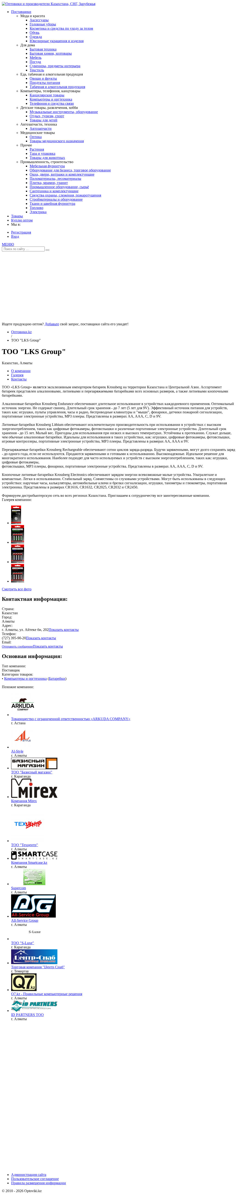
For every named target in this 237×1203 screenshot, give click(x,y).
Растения (37, 149)
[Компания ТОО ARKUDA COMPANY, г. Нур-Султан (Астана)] (22, 715)
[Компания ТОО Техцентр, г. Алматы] (28, 841)
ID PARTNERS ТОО (27, 1015)
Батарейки (57, 679)
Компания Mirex (24, 801)
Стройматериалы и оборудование (56, 199)
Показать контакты (64, 630)
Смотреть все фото (16, 589)
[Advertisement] (118, 285)
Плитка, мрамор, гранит (49, 183)
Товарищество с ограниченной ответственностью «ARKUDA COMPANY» (70, 719)
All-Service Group (24, 920)
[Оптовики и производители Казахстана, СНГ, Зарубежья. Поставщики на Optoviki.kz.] (48, 4)
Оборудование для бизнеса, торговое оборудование (70, 170)
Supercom (18, 888)
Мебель (35, 58)
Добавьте (52, 324)
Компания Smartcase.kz (29, 862)
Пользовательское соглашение (35, 1179)
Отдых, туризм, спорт (47, 116)
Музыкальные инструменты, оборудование (64, 112)
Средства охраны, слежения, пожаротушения (65, 195)
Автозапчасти (41, 128)
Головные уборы (43, 24)
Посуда (35, 62)
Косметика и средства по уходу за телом (61, 28)
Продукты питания (45, 83)
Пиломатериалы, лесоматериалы (55, 178)
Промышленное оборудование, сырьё (59, 187)
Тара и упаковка (42, 153)
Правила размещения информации (38, 1183)
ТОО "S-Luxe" (22, 943)
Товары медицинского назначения (57, 141)
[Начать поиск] (47, 250)
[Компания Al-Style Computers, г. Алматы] (22, 747)
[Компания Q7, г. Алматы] (24, 990)
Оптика (36, 137)
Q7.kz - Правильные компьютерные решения (46, 994)
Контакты (19, 379)
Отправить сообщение (17, 646)
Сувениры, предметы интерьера (55, 66)
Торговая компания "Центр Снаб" (38, 967)
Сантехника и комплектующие (54, 191)
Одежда (36, 37)
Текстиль (37, 70)
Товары (17, 216)
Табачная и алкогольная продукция (57, 87)
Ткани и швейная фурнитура (52, 204)
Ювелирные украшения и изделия (57, 41)
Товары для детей (43, 120)
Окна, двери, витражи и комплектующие (62, 174)
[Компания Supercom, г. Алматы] (34, 884)
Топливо (36, 208)
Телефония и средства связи (52, 103)
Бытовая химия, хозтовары (51, 53)
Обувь (34, 33)
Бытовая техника (43, 49)
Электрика (38, 212)
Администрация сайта (28, 1175)
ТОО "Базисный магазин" (31, 772)
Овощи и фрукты (43, 78)
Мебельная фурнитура (47, 166)
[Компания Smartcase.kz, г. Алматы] (34, 858)
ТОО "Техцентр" (24, 845)
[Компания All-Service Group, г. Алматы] (33, 916)
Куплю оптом (22, 220)
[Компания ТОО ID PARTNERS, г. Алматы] (34, 1011)
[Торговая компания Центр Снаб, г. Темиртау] (34, 963)
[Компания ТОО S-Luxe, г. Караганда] (34, 939)
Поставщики (21, 12)
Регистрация (21, 232)
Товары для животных (47, 158)
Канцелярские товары (47, 95)
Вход (15, 236)
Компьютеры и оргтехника (51, 99)
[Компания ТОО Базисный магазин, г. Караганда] (34, 768)
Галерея (17, 375)
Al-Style (17, 751)
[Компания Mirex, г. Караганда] (34, 797)
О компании (21, 371)
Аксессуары (39, 20)
